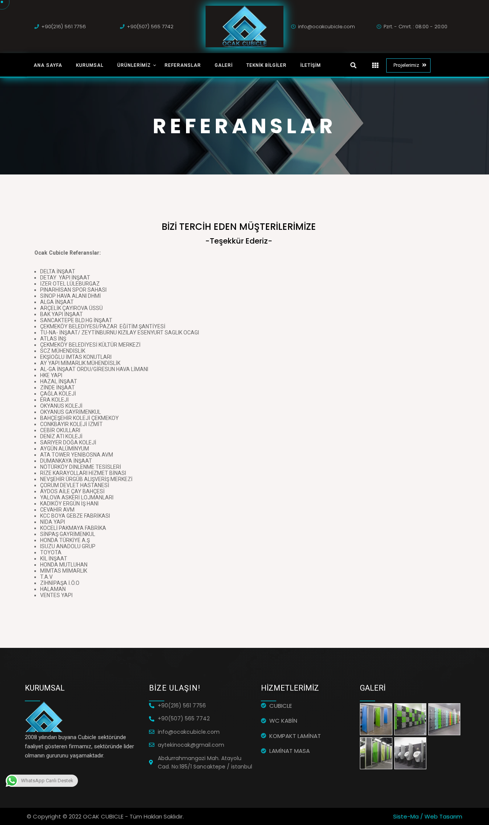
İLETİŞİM (310, 65)
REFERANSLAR (183, 65)
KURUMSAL (90, 65)
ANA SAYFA (48, 65)
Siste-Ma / (408, 816)
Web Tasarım (443, 816)
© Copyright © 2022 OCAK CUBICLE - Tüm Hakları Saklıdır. (105, 816)
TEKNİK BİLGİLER (266, 65)
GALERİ (224, 65)
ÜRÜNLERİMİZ (134, 65)
